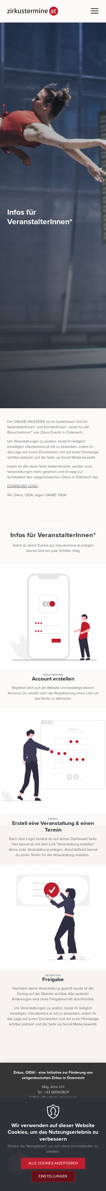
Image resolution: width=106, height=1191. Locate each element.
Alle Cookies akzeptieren (53, 1163)
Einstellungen (53, 1176)
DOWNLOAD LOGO (22, 486)
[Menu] (94, 11)
